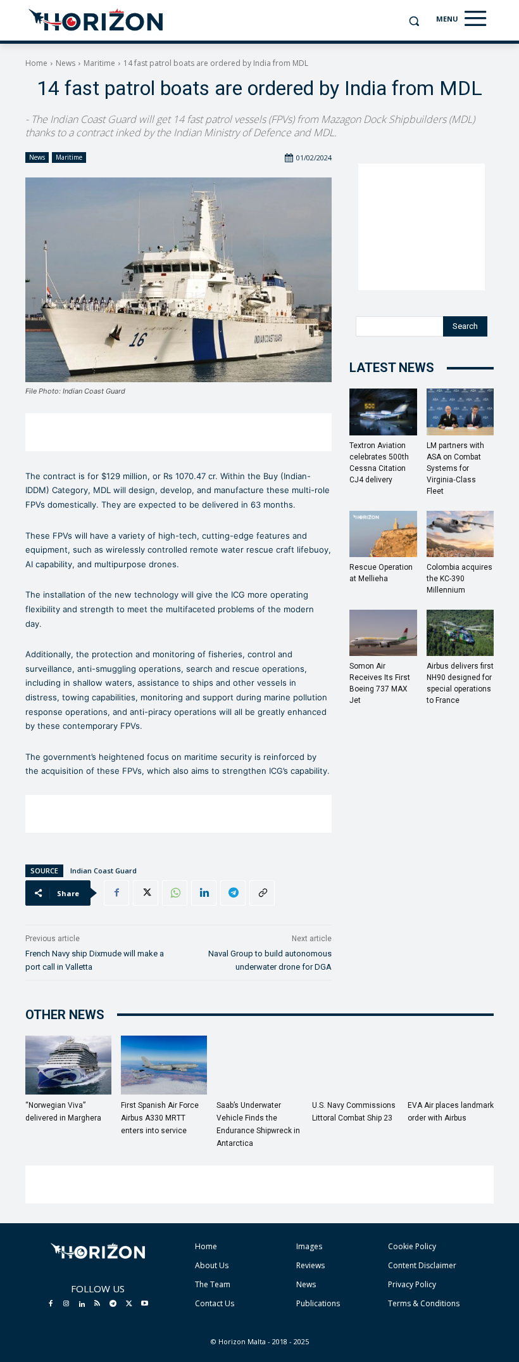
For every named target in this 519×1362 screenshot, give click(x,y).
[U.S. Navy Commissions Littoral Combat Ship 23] (355, 1065)
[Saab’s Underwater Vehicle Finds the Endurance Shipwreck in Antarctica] (259, 1065)
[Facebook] (116, 893)
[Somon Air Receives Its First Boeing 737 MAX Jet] (383, 633)
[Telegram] (233, 893)
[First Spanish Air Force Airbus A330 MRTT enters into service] (164, 1065)
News (65, 63)
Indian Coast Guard (103, 870)
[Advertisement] (178, 432)
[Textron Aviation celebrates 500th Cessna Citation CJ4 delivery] (383, 412)
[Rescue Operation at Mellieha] (383, 534)
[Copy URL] (262, 893)
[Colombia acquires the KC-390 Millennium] (460, 534)
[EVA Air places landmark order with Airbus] (451, 1065)
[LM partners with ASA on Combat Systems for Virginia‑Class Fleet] (460, 412)
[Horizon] (96, 20)
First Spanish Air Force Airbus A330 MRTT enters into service (160, 1118)
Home (36, 63)
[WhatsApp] (174, 893)
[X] (145, 893)
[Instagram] (66, 1304)
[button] (413, 21)
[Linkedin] (203, 893)
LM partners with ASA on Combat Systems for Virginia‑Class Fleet (455, 468)
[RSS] (97, 1304)
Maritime (99, 63)
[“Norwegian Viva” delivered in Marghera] (68, 1065)
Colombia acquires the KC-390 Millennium (459, 578)
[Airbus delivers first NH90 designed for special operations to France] (460, 633)
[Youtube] (144, 1304)
